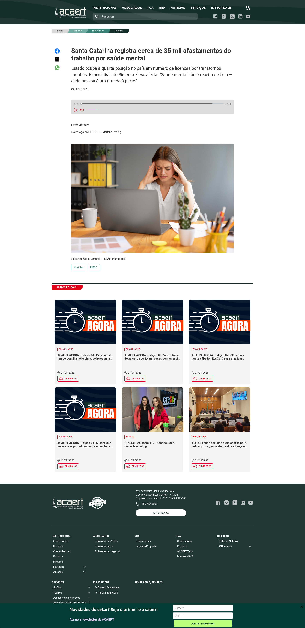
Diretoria (58, 561)
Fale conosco (161, 512)
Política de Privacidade (107, 587)
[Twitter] (59, 59)
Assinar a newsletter (202, 623)
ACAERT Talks (185, 551)
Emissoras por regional (107, 551)
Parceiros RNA (185, 556)
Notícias (79, 267)
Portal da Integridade (106, 592)
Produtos (182, 546)
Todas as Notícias (228, 541)
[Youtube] (248, 16)
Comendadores (62, 551)
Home (60, 31)
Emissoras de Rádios (106, 541)
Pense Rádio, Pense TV (148, 582)
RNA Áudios (98, 31)
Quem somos (143, 541)
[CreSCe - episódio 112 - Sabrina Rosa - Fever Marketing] (152, 409)
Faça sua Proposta (146, 546)
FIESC (93, 267)
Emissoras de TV (104, 546)
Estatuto (58, 556)
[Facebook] (215, 16)
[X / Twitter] (232, 16)
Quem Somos (61, 541)
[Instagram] (224, 16)
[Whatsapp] (59, 67)
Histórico (58, 546)
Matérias (119, 31)
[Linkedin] (240, 16)
